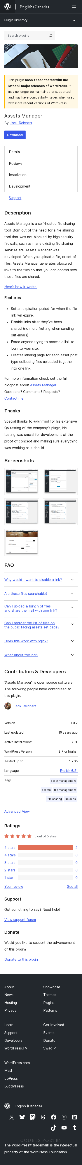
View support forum (20, 919)
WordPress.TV (15, 1048)
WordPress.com (17, 1063)
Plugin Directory (16, 20)
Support (15, 197)
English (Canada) (28, 1106)
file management (65, 789)
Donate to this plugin (21, 959)
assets (46, 789)
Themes (49, 994)
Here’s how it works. (20, 287)
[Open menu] (75, 6)
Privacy (10, 1010)
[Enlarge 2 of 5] (72, 474)
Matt (8, 1070)
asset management (63, 780)
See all (72, 886)
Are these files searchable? (25, 594)
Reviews (16, 163)
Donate (49, 1040)
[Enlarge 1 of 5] (33, 474)
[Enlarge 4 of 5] (72, 504)
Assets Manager (43, 385)
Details (14, 152)
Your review (13, 886)
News (9, 994)
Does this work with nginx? (26, 641)
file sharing (55, 799)
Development (19, 186)
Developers (13, 1040)
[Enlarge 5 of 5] (33, 535)
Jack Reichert (21, 123)
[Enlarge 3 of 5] (33, 504)
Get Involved (53, 1025)
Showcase (51, 987)
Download (15, 135)
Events (48, 1032)
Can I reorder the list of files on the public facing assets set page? (31, 625)
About (9, 987)
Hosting (10, 1002)
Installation (17, 175)
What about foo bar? (21, 655)
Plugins (48, 1002)
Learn (8, 1025)
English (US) (69, 770)
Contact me (13, 398)
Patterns (50, 1010)
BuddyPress (14, 1086)
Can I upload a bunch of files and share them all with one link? (30, 608)
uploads (70, 799)
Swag (50, 1048)
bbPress (11, 1078)
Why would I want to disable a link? (33, 580)
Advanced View (17, 811)
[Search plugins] (50, 35)
